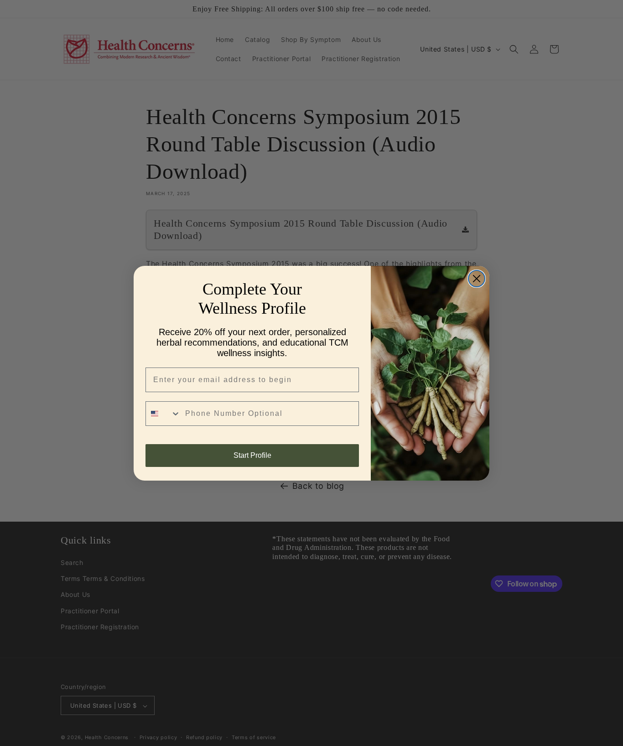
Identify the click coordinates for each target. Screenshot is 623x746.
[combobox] (163, 413)
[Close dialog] (476, 278)
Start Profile (252, 455)
